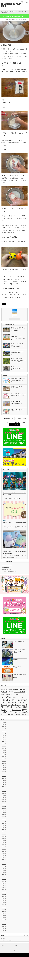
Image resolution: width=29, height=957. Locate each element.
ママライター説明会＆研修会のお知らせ (9, 571)
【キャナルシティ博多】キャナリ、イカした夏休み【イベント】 (18, 345)
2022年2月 (4, 827)
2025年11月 (4, 739)
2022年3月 (4, 825)
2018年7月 (4, 919)
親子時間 (18, 19)
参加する (16, 705)
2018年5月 (4, 924)
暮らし (17, 334)
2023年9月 (4, 793)
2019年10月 (4, 887)
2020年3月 (4, 876)
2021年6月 (4, 844)
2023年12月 (4, 786)
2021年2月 (4, 853)
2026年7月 (4, 724)
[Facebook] (14, 950)
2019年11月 (4, 885)
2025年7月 (4, 748)
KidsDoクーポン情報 (7, 689)
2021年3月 (4, 851)
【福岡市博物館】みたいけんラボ (8, 419)
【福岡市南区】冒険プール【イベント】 (18, 353)
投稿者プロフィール (14, 319)
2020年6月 (4, 870)
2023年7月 (4, 797)
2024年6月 (4, 773)
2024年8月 (4, 769)
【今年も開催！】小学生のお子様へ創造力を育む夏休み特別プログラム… (18, 380)
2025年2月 (4, 756)
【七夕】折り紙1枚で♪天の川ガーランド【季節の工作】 (20, 419)
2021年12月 (4, 831)
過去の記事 (26, 935)
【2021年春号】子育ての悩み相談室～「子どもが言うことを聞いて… (18, 395)
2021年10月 (4, 836)
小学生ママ (18, 710)
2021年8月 (4, 840)
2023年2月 (4, 808)
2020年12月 (4, 857)
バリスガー (14, 697)
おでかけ (17, 327)
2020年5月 (4, 872)
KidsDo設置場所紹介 (5, 567)
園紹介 (23, 705)
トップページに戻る (14, 424)
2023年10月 (4, 791)
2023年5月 (4, 801)
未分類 (16, 712)
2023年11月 (4, 788)
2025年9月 (4, 743)
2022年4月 (4, 823)
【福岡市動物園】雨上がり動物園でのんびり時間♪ (18, 329)
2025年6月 (4, 750)
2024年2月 (4, 782)
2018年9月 (4, 915)
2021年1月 (4, 855)
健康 (14, 702)
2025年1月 (4, 758)
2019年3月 (4, 902)
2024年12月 (4, 761)
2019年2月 (4, 904)
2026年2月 (4, 733)
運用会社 (16, 945)
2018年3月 (4, 928)
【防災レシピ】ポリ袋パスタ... (19, 641)
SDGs (11, 691)
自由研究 (15, 19)
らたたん (24, 19)
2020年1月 (4, 881)
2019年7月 (4, 894)
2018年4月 (4, 926)
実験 (12, 19)
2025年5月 (4, 752)
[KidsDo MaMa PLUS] (11, 5)
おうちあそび (9, 19)
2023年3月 (4, 806)
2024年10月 (4, 765)
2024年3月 (4, 780)
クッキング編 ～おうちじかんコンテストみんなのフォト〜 (18, 410)
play (4, 691)
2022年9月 (4, 812)
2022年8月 (4, 814)
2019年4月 (4, 900)
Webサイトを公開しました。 (7, 940)
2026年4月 (4, 728)
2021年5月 (4, 846)
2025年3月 (4, 754)
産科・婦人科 (23, 712)
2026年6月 (4, 726)
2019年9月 (4, 889)
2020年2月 (4, 879)
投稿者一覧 (3, 945)
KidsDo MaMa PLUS (13, 955)
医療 (10, 705)
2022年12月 (4, 810)
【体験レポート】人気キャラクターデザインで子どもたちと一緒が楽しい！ (18, 338)
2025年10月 (4, 741)
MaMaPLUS (20, 689)
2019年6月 (4, 896)
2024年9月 (4, 767)
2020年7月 (4, 868)
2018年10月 (4, 913)
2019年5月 (4, 898)
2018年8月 (4, 917)
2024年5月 (4, 776)
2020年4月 (4, 874)
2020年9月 (4, 864)
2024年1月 (4, 784)
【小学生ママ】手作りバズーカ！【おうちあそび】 (18, 387)
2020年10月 (4, 861)
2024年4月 (4, 778)
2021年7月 (4, 842)
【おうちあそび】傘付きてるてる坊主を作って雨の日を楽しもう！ (18, 402)
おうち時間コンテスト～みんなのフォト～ (14, 694)
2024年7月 (4, 771)
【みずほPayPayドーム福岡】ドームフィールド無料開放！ (18, 361)
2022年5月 (4, 821)
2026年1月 (4, 735)
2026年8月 (4, 722)
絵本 (14, 714)
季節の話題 (21, 327)
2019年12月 (4, 883)
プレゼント (14, 700)
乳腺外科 (9, 702)
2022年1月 (4, 829)
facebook (22, 2)
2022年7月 (4, 816)
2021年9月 (4, 838)
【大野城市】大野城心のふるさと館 (18, 369)
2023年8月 (4, 795)
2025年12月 (4, 737)
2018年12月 (4, 909)
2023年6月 (4, 799)
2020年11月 (4, 859)
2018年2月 (4, 930)
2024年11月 (4, 763)
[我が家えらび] (14, 457)
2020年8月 (4, 866)
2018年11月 (4, 911)
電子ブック (22, 714)
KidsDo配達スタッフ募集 (6, 569)
